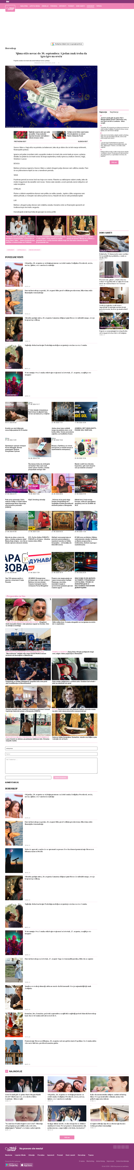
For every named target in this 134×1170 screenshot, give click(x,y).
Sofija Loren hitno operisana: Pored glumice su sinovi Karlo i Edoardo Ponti (78, 134)
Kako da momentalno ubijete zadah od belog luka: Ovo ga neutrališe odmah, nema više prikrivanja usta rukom (114, 136)
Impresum (110, 1161)
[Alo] (7, 1)
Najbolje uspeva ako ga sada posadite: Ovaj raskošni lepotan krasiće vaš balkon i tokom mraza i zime (39, 135)
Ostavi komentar (60, 777)
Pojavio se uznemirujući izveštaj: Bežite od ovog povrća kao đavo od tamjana (113, 332)
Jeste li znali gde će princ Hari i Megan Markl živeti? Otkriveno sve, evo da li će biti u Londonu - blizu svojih (114, 120)
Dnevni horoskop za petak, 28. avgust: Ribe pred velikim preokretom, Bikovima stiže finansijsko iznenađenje (59, 291)
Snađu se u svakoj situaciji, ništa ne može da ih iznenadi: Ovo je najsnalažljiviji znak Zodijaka (58, 987)
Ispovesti (62, 6)
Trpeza (99, 6)
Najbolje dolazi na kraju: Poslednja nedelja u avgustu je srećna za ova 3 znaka (56, 345)
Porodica (53, 6)
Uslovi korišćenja (122, 1161)
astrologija (21, 250)
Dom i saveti (80, 6)
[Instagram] (119, 1147)
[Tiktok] (127, 1147)
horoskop (10, 250)
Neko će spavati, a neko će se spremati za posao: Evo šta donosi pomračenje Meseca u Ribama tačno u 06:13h (59, 850)
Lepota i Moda (35, 6)
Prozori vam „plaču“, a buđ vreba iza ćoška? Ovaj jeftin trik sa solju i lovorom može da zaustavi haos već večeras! (113, 282)
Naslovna (24, 6)
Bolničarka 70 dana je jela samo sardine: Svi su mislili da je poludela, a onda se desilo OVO (114, 256)
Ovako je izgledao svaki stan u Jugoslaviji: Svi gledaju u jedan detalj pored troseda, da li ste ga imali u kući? (113, 307)
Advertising (100, 1161)
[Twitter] (123, 1147)
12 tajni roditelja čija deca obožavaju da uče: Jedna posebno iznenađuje (108, 1124)
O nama (82, 1161)
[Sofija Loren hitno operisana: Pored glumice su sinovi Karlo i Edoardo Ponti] (59, 135)
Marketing (90, 1161)
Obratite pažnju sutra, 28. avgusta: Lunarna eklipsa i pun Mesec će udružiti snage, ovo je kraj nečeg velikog (60, 319)
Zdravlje (45, 6)
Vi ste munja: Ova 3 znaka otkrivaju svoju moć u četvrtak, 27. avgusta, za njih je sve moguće (58, 373)
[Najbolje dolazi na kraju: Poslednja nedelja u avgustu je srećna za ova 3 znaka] (14, 915)
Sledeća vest (83, 141)
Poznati (71, 6)
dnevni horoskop (34, 250)
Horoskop (90, 6)
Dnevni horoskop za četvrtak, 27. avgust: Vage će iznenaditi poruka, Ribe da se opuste (59, 959)
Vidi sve (114, 162)
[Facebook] (115, 1147)
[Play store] (11, 1165)
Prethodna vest (20, 141)
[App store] (26, 1165)
